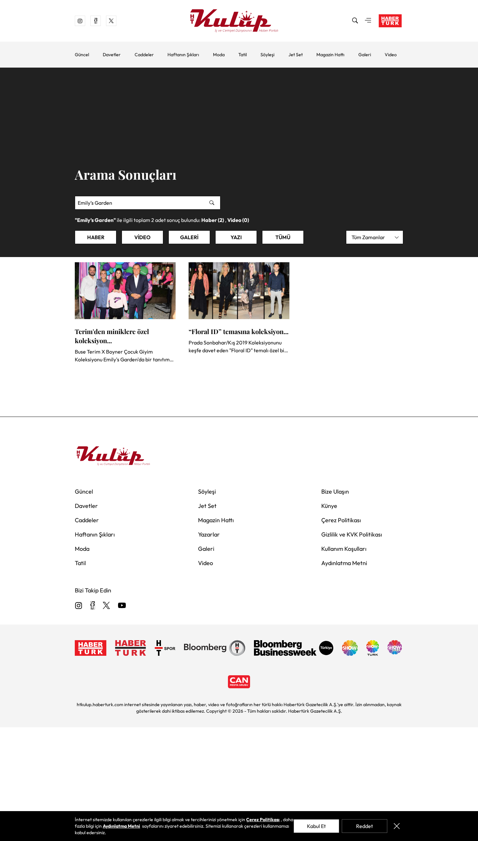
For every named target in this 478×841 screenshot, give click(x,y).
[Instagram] (79, 606)
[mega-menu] (368, 20)
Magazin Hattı (330, 55)
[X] (106, 606)
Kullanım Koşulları (343, 548)
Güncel (82, 55)
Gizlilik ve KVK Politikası (351, 534)
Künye (329, 506)
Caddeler (144, 55)
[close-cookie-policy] (396, 826)
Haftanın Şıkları (183, 55)
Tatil (242, 55)
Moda (219, 55)
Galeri (364, 55)
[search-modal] (355, 20)
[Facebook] (92, 606)
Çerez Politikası (341, 520)
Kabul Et (316, 826)
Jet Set (295, 55)
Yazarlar (209, 534)
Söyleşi (267, 55)
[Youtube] (122, 606)
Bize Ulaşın (335, 491)
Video (391, 55)
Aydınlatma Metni (344, 563)
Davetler (112, 55)
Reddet (364, 826)
